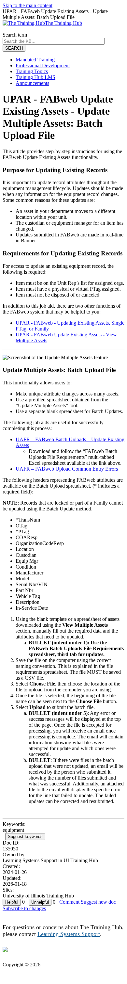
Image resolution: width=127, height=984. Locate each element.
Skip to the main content (27, 5)
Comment (69, 902)
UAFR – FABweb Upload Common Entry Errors (67, 469)
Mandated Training (35, 59)
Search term (15, 35)
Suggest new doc (98, 902)
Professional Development (43, 65)
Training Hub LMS (35, 77)
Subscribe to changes (24, 908)
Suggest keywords (25, 836)
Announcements (32, 83)
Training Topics (32, 71)
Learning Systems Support (68, 934)
